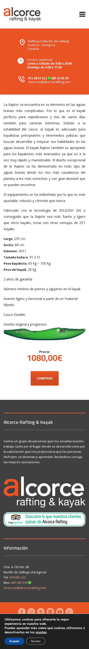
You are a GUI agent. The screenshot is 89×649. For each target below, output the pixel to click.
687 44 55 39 (59, 78)
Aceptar (14, 641)
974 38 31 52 (36, 78)
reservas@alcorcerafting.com (49, 82)
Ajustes (36, 641)
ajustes (41, 632)
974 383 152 (17, 577)
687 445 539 (19, 582)
